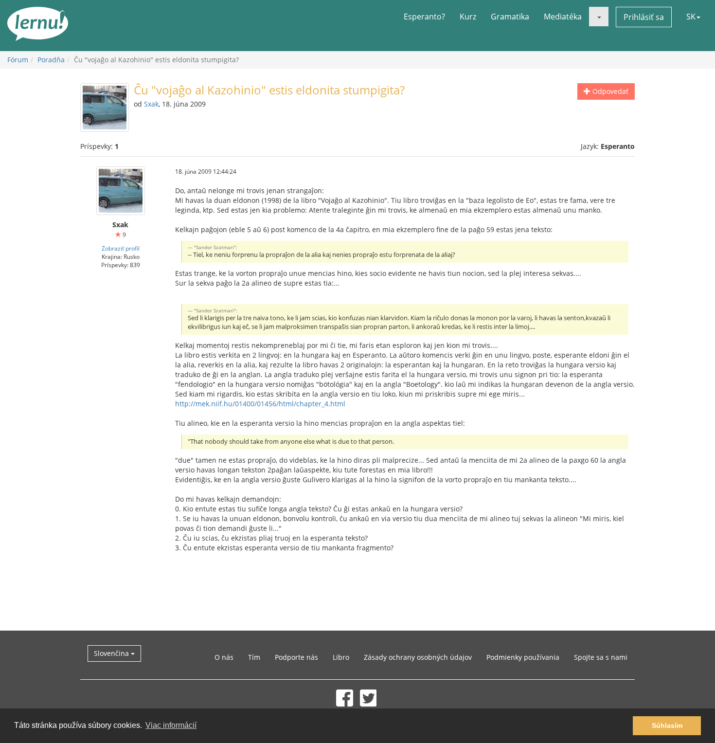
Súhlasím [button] (667, 725)
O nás (223, 657)
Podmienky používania (522, 657)
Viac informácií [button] (171, 725)
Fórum (17, 59)
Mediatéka (563, 16)
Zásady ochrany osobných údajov (418, 657)
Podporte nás (296, 657)
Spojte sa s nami (600, 657)
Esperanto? (424, 16)
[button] (598, 16)
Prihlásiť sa (644, 17)
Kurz (468, 16)
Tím (254, 657)
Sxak (151, 104)
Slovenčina (112, 653)
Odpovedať (609, 91)
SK (691, 16)
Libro (341, 657)
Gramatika (510, 16)
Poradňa (51, 59)
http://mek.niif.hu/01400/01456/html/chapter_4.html (260, 403)
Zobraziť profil (121, 248)
